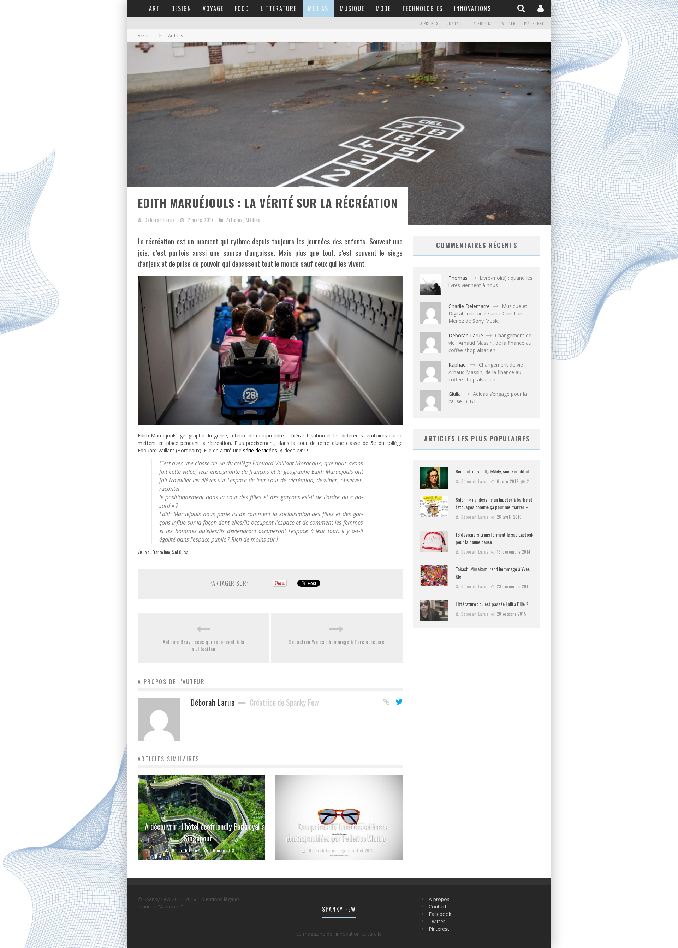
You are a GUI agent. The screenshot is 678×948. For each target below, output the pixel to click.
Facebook (481, 23)
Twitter (507, 23)
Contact (455, 23)
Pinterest (534, 23)
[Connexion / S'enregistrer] (541, 8)
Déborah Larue (160, 219)
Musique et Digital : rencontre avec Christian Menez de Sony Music (487, 313)
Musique (352, 8)
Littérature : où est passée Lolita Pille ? (492, 604)
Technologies (422, 8)
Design (181, 8)
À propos (429, 23)
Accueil (145, 36)
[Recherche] (522, 8)
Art (154, 8)
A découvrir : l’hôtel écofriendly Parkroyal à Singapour (205, 832)
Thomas (458, 277)
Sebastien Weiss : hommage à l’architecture (337, 641)
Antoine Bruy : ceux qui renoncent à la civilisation (203, 645)
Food (242, 8)
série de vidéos (260, 450)
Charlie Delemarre (469, 306)
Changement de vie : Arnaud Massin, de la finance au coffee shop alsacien (489, 343)
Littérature (279, 8)
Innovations (472, 8)
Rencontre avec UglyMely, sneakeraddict (492, 471)
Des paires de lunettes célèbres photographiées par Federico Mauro (336, 832)
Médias (318, 8)
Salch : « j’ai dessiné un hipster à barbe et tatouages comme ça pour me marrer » (494, 503)
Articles (234, 219)
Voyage (213, 8)
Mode (383, 8)
